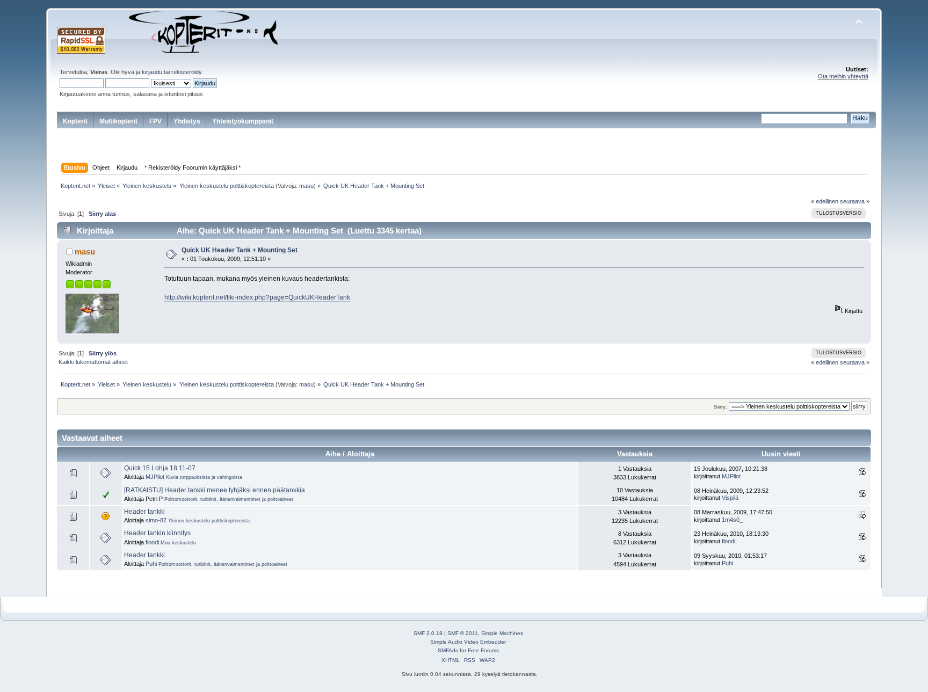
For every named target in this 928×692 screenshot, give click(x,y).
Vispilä (730, 497)
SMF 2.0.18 (428, 633)
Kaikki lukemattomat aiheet (93, 362)
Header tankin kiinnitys (157, 533)
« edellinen (824, 201)
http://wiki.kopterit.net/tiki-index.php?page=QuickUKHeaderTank (257, 297)
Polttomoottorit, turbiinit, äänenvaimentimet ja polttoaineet (228, 499)
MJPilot (155, 477)
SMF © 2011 (462, 633)
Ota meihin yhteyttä (843, 76)
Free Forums (483, 650)
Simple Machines (502, 633)
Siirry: (720, 407)
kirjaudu (152, 72)
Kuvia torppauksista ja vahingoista (204, 477)
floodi (152, 542)
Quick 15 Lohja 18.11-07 (159, 468)
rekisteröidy (186, 72)
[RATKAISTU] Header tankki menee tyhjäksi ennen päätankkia (214, 490)
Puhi (151, 563)
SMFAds (448, 650)
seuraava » (854, 201)
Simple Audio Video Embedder (468, 642)
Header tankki (144, 511)
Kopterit (75, 121)
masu (306, 186)
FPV (155, 121)
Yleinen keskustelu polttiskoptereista (209, 520)
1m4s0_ (732, 519)
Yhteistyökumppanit (242, 121)
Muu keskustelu (178, 542)
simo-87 (156, 520)
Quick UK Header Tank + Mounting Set (240, 250)
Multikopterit (118, 121)
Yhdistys (186, 121)
